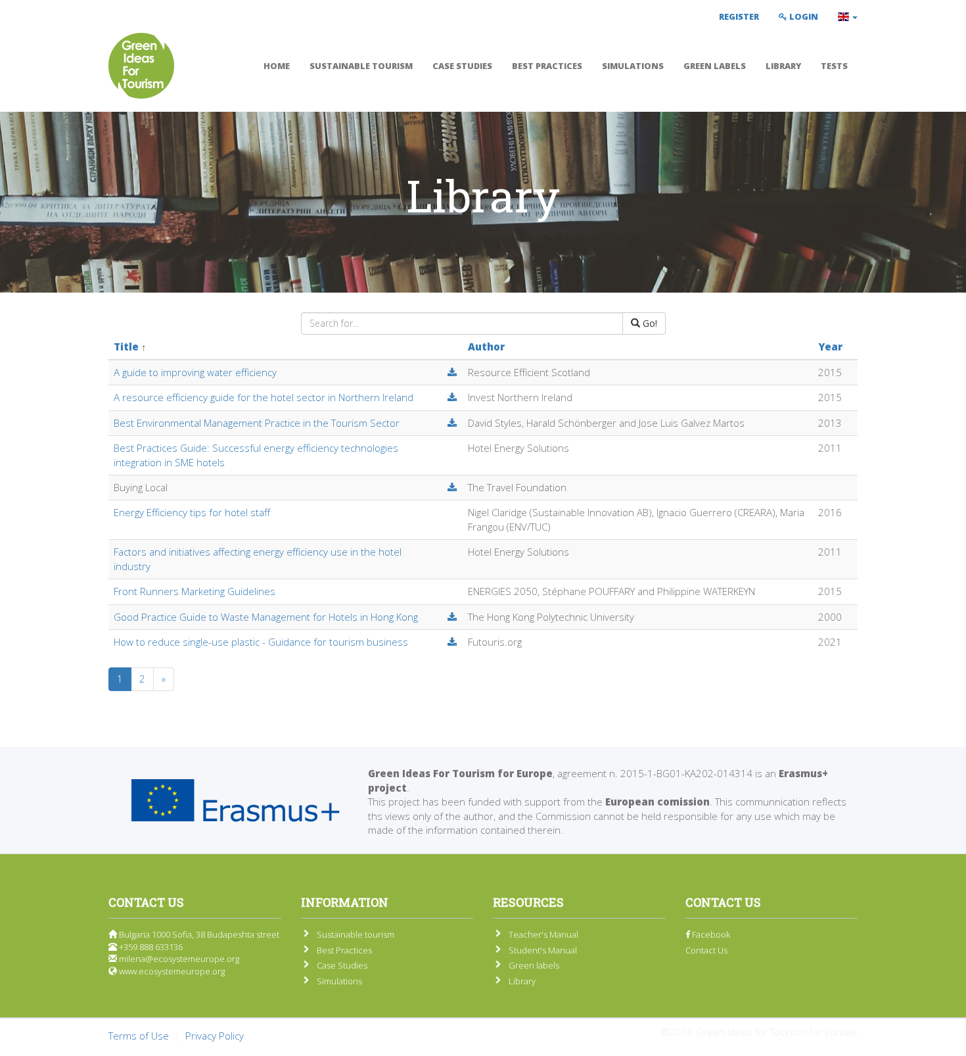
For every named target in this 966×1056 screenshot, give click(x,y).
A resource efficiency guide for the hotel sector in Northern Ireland (263, 397)
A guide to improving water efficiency (195, 372)
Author (486, 346)
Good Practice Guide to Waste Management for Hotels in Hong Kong (266, 616)
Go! (648, 323)
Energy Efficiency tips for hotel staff (192, 512)
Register (739, 16)
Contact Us (706, 950)
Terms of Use (138, 1035)
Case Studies (462, 66)
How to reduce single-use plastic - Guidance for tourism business (261, 641)
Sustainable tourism (361, 66)
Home (277, 66)
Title (126, 346)
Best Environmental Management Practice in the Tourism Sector (257, 422)
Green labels (714, 66)
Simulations (633, 66)
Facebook (710, 934)
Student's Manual (543, 950)
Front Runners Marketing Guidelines (194, 591)
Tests (834, 66)
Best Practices (547, 66)
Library (783, 66)
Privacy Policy (214, 1035)
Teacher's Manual (543, 934)
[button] (847, 16)
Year (830, 346)
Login (802, 16)
